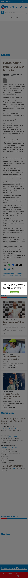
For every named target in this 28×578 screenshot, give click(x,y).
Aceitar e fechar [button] (14, 292)
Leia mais (18, 288)
